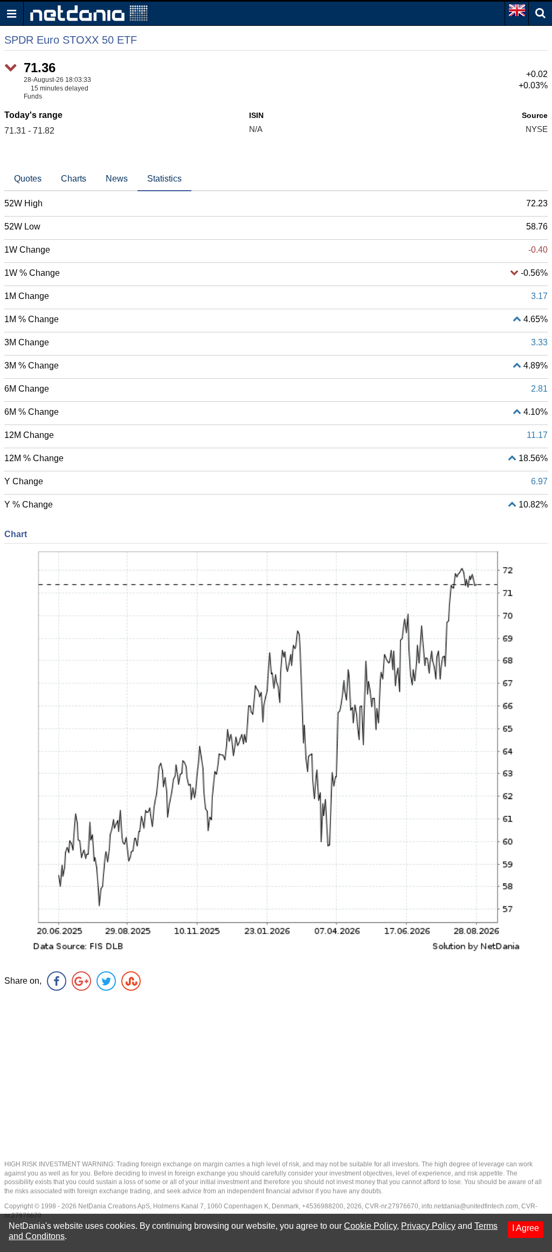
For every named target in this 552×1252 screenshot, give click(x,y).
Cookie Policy (370, 1225)
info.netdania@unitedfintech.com (470, 1206)
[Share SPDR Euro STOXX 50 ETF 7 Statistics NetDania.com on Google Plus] (81, 981)
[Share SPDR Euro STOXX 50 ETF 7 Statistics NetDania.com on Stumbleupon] (131, 981)
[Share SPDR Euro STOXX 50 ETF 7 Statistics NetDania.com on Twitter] (106, 981)
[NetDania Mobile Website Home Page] (89, 12)
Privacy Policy (428, 1225)
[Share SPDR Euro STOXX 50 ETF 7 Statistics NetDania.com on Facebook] (56, 981)
